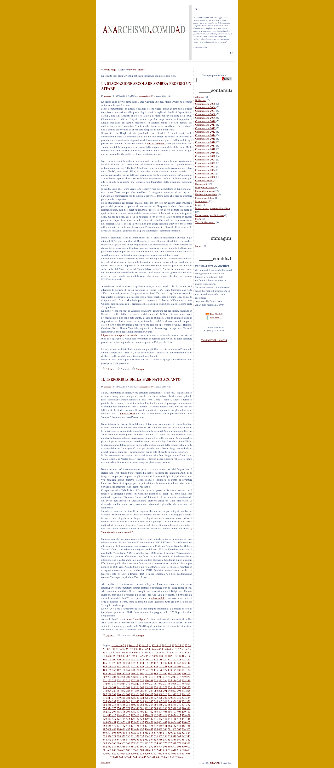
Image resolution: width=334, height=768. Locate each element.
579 (179, 743)
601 (105, 750)
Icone (198, 246)
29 (104, 649)
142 (179, 663)
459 (151, 722)
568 (128, 743)
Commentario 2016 (146, 95)
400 (142, 711)
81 (186, 652)
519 (165, 732)
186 (119, 673)
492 (128, 729)
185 (114, 673)
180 (179, 670)
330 (170, 697)
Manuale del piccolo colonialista (212, 208)
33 (117, 649)
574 (156, 743)
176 (160, 670)
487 (105, 729)
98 (153, 656)
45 (156, 649)
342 (137, 701)
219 (184, 677)
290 (160, 691)
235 (170, 680)
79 (179, 652)
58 (110, 652)
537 (160, 736)
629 (147, 753)
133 (137, 663)
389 (179, 708)
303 (133, 694)
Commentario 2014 (205, 135)
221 (105, 680)
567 (123, 743)
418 (137, 715)
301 (123, 694)
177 (165, 670)
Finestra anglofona (205, 198)
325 (147, 697)
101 (165, 656)
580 (184, 743)
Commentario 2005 (205, 103)
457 (142, 722)
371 (184, 704)
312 (174, 694)
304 (137, 694)
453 (123, 722)
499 (160, 729)
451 (114, 722)
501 (170, 729)
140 (170, 663)
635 (174, 753)
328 (160, 697)
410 (188, 711)
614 (165, 750)
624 (123, 753)
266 (137, 687)
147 (114, 666)
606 (128, 750)
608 (137, 750)
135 (147, 663)
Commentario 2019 (205, 152)
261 (114, 687)
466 (184, 722)
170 (133, 670)
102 (170, 656)
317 (109, 697)
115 (142, 659)
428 (184, 715)
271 (160, 687)
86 (114, 656)
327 (156, 697)
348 (165, 701)
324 (142, 697)
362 (142, 704)
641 (121, 757)
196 (165, 673)
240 (105, 684)
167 (119, 670)
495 (142, 729)
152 (137, 666)
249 (147, 684)
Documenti (201, 184)
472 (123, 725)
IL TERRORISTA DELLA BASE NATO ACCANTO (141, 379)
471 (119, 725)
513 (137, 732)
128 (114, 663)
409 (184, 711)
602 (109, 750)
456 (137, 722)
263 (123, 687)
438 (142, 718)
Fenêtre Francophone (206, 194)
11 (133, 645)
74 (163, 652)
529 (123, 736)
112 (128, 659)
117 (151, 659)
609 (142, 750)
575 (160, 743)
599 (184, 746)
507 (109, 732)
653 (177, 757)
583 (109, 746)
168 (123, 670)
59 (113, 652)
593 (156, 746)
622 (114, 753)
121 (170, 659)
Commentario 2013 (205, 131)
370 (179, 704)
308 (156, 694)
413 (114, 715)
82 (189, 652)
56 (104, 652)
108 (109, 659)
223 (114, 680)
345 (151, 701)
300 (119, 694)
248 (142, 684)
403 (156, 711)
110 (119, 659)
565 (114, 743)
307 (151, 694)
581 (188, 743)
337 (114, 701)
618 (184, 750)
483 (174, 725)
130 (123, 663)
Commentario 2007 (205, 110)
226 (128, 680)
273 (170, 687)
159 (170, 666)
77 (173, 652)
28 (189, 645)
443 (165, 718)
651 (167, 757)
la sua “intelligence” (137, 619)
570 (137, 743)
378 (128, 708)
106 (189, 656)
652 (172, 757)
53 (182, 649)
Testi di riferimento (205, 222)
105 (184, 656)
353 (188, 701)
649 (158, 757)
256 (179, 684)
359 (128, 704)
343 (142, 701)
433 (119, 718)
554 (151, 739)
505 (188, 729)
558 (170, 739)
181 (184, 670)
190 (137, 673)
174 (151, 670)
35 (123, 649)
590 (142, 746)
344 (147, 701)
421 (151, 715)
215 (165, 677)
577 (170, 743)
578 (174, 743)
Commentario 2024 (205, 170)
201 (188, 673)
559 (174, 739)
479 (156, 725)
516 (151, 732)
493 (133, 729)
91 (130, 656)
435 (128, 718)
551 (137, 739)
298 (109, 694)
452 (119, 722)
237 (179, 680)
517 (156, 732)
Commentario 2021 (205, 159)
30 (107, 649)
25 (179, 645)
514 (142, 732)
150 (128, 666)
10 (130, 645)
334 (188, 697)
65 (133, 652)
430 (105, 718)
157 (160, 666)
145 (105, 666)
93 (137, 656)
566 (119, 743)
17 (153, 645)
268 (147, 687)
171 (137, 670)
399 (137, 711)
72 (156, 652)
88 (120, 656)
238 (184, 680)
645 (140, 757)
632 (160, 753)
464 (174, 722)
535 (151, 736)
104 (179, 656)
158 (165, 666)
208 (133, 677)
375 (114, 708)
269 (151, 687)
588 (133, 746)
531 (133, 736)
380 (137, 708)
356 (114, 704)
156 (156, 666)
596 (170, 746)
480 (160, 725)
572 (147, 743)
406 (170, 711)
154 (147, 666)
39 (136, 649)
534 (147, 736)
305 (142, 694)
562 (188, 739)
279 (109, 691)
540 (174, 736)
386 (165, 708)
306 (147, 694)
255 (174, 684)
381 (142, 708)
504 (184, 729)
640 (116, 757)
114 (137, 659)
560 (179, 739)
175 (156, 670)
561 (184, 739)
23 (173, 645)
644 (135, 757)
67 (140, 652)
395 (119, 711)
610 (147, 750)
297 (105, 694)
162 (184, 666)
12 (136, 645)
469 (109, 725)
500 (165, 729)
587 (128, 746)
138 (160, 663)
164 (105, 670)
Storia (198, 218)
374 (109, 708)
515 (147, 732)
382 (147, 708)
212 (151, 677)
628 (142, 753)
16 (150, 645)
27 (186, 645)
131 (128, 663)
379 (133, 708)
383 (151, 708)
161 (179, 666)
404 (160, 711)
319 (119, 697)
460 (156, 722)
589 (137, 746)
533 (142, 736)
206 (123, 677)
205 (119, 677)
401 (147, 711)
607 (133, 750)
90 (127, 656)
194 (156, 673)
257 (184, 684)
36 (127, 649)
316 (105, 697)
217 (174, 677)
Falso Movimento (204, 191)
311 (170, 694)
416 (128, 715)
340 (128, 701)
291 (165, 691)
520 (170, 732)
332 (179, 697)
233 (160, 680)
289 (156, 691)
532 (137, 736)
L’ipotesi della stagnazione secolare (120, 335)
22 (169, 645)
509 (119, 732)
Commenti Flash (203, 180)
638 (188, 753)
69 (146, 652)
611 (151, 750)
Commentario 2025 (205, 173)
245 (128, 684)
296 (188, 691)
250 (151, 684)
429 (188, 715)
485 (184, 725)
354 (105, 704)
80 (182, 652)
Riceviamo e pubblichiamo (209, 215)
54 (186, 649)
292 (170, 691)
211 (147, 677)
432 (114, 718)
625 (128, 753)
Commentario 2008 (205, 114)
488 (109, 729)
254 (170, 684)
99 (156, 656)
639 (112, 757)
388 (174, 708)
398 (133, 711)
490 (119, 729)
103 (175, 656)
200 (184, 673)
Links (198, 205)
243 (119, 684)
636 (179, 753)
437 (137, 718)
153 (142, 666)
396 (123, 711)
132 (133, 663)
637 (184, 753)
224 (119, 680)
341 (133, 701)
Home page (105, 762)
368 (170, 704)
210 (142, 677)
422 (156, 715)
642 (126, 757)
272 (165, 687)
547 (119, 739)
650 (163, 757)
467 (188, 722)
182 (188, 670)
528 (119, 736)
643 (130, 757)
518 (160, 732)
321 (128, 697)
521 (174, 732)
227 (133, 680)
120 (165, 659)
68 (143, 652)
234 (165, 680)
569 (133, 743)
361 (137, 704)
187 (123, 673)
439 (147, 718)
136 (151, 663)
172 (142, 670)
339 (123, 701)
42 (146, 649)
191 (142, 673)
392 (105, 711)
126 (105, 663)
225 (123, 680)
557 (165, 739)
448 (188, 718)
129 (119, 663)
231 (151, 680)
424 (165, 715)
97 (150, 656)
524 (188, 732)
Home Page (109, 69)
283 (128, 691)
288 (151, 691)
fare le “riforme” (156, 143)
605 (123, 750)
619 (188, 750)
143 (184, 663)
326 (151, 697)
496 (147, 729)
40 (140, 649)
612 (156, 750)
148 (119, 666)
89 (124, 656)
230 (147, 680)
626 (133, 753)
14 (143, 645)
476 (142, 725)
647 (149, 757)
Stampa (139, 369)
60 (117, 652)
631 (156, 753)
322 (133, 697)
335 (105, 701)
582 (105, 746)
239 (188, 680)
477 (147, 725)
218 (179, 677)
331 (174, 697)
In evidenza (201, 201)
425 (170, 715)
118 (156, 659)
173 (147, 670)
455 (133, 722)
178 (170, 670)
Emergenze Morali (205, 187)
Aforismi (199, 97)
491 (123, 729)
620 (105, 753)
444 (170, 718)
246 (133, 684)
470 (114, 725)
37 (130, 649)
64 (130, 652)
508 (114, 732)
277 (188, 687)
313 (179, 694)
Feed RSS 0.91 (216, 314)
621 (109, 753)
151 (133, 666)
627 (137, 753)
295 (184, 691)
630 (151, 753)
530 (128, 736)
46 (159, 649)
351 (179, 701)
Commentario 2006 (205, 107)
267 (142, 687)
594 (160, 746)
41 (143, 649)
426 (174, 715)
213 (156, 677)
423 (160, 715)
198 (174, 673)
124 (184, 659)
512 (133, 732)
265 (133, 687)
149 (123, 666)
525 (105, 736)
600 (188, 746)
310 (165, 694)
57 (107, 652)
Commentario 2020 (205, 156)
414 (119, 715)
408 (179, 711)
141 (174, 663)
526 (109, 736)
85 (110, 656)
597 (174, 746)
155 (151, 666)
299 (114, 694)
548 (123, 739)
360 (133, 704)
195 (160, 673)
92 (133, 656)
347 (160, 701)
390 (184, 708)
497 (151, 729)
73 (159, 652)
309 (160, 694)
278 (105, 691)
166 (114, 670)
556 (160, 739)
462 (165, 722)
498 (156, 729)
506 (105, 732)
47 (163, 649)
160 (174, 666)
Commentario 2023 (205, 166)
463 (170, 722)
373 (105, 708)
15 (146, 645)
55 (189, 649)
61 (120, 652)
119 (160, 659)
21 (166, 645)
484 (179, 725)
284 (133, 691)
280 (114, 691)
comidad (107, 95)
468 (105, 725)
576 (165, 743)
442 (160, 718)
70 (150, 652)
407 (174, 711)
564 (109, 743)
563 (105, 743)
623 (119, 753)
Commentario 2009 (205, 117)
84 (107, 656)
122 (174, 659)
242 (114, 684)
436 (133, 718)
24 (176, 645)
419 (142, 715)
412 (109, 715)
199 (179, 673)
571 (142, 743)
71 (153, 652)
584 (114, 746)
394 (114, 711)
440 (151, 718)
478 (151, 725)
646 (144, 757)
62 (123, 652)
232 (156, 680)
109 (114, 659)
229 (142, 680)
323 (137, 697)
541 (179, 736)
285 (137, 691)
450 (109, 722)
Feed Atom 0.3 (216, 317)
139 (165, 663)
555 (156, 739)
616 (174, 750)
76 (169, 652)
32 (113, 649)
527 (114, 736)
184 (109, 673)
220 (188, 677)
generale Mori (127, 413)
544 (105, 739)
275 (179, 687)
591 (147, 746)
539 (170, 736)
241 (109, 684)
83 (104, 656)
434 (123, 718)
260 (109, 687)
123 (179, 659)
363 (147, 704)
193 (151, 673)
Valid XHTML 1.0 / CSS (214, 340)
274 (174, 687)
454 (128, 722)
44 (153, 649)
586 (123, 746)
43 (150, 649)
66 (136, 652)
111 (123, 659)
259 (105, 687)
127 (109, 663)
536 (156, 736)
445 (174, 718)
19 (159, 645)
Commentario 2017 (205, 145)
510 (123, 732)
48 (166, 649)
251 (156, 684)
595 (165, 746)
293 (174, 691)
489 (114, 729)
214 (160, 677)
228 (137, 680)
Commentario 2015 (205, 138)
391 (188, 708)
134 (142, 663)
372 (188, 704)
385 (160, 708)
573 (151, 743)
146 (109, 666)
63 (127, 652)
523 (184, 732)
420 (147, 715)
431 (109, 718)
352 (184, 701)
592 (151, 746)
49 (169, 649)
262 (119, 687)
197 (170, 673)
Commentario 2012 (205, 128)
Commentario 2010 (205, 121)
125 (188, 659)
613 (160, 750)
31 (110, 649)
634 (170, 753)
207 (128, 677)
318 (114, 697)
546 (114, 739)
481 (165, 725)
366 (160, 704)
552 (142, 739)
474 (133, 725)
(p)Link (109, 369)
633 (165, 753)
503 (179, 729)
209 (137, 677)
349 (170, 701)
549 (128, 739)
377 (123, 708)
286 (142, 691)
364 (151, 704)
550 (133, 739)
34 (120, 649)
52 (179, 649)
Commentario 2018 (205, 149)
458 (147, 722)
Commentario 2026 (205, 177)
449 (105, 722)
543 (188, 736)
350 (174, 701)
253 (165, 684)
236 (174, 680)
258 (188, 684)
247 (137, 684)
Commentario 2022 (205, 163)
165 (109, 670)
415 (123, 715)
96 (147, 656)
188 (128, 673)
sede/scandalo (158, 598)
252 (160, 684)
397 (128, 711)
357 (119, 704)
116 (147, 659)
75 (166, 652)
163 (188, 666)
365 (156, 704)
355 (109, 704)
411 (105, 715)
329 (165, 697)
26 (182, 645)
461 (160, 722)
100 (161, 656)
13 (140, 645)
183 (105, 673)
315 (188, 694)
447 (184, 718)
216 (170, 677)
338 (119, 701)
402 (151, 711)
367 (165, 704)
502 (174, 729)
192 (147, 673)
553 (147, 739)
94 (140, 656)
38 (133, 649)
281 (119, 691)
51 (176, 649)
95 (143, 656)
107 (105, 659)
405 (165, 711)
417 (133, 715)
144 (188, 663)
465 (179, 722)
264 (128, 687)
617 (179, 750)
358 (123, 704)
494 (137, 729)
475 (137, 725)
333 (184, 697)
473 (128, 725)
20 (163, 645)
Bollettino (200, 100)
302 (128, 694)
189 (133, 673)
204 (114, 677)
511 (128, 732)
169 (128, 670)
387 (170, 708)
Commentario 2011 (205, 124)
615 (170, 750)
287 (147, 691)
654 (181, 757)
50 (173, 649)
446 (179, 718)
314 (184, 694)
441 (156, 718)
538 (165, 736)
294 (179, 691)
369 (174, 704)
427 (179, 715)
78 (176, 652)
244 (123, 684)
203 (109, 677)
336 (109, 701)
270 (156, 687)
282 (123, 691)
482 (170, 725)
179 (174, 670)
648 (154, 757)
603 (114, 750)
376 (119, 708)
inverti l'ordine (137, 69)
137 (156, 663)
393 (109, 711)
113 (133, 659)
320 (123, 697)
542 (184, 736)
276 (184, 687)
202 (105, 677)
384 (156, 708)
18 (156, 645)
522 (179, 732)
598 (179, 746)
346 (156, 701)
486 (188, 725)
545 (109, 739)
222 (109, 680)
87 (117, 656)
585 (119, 746)
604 (119, 750)
